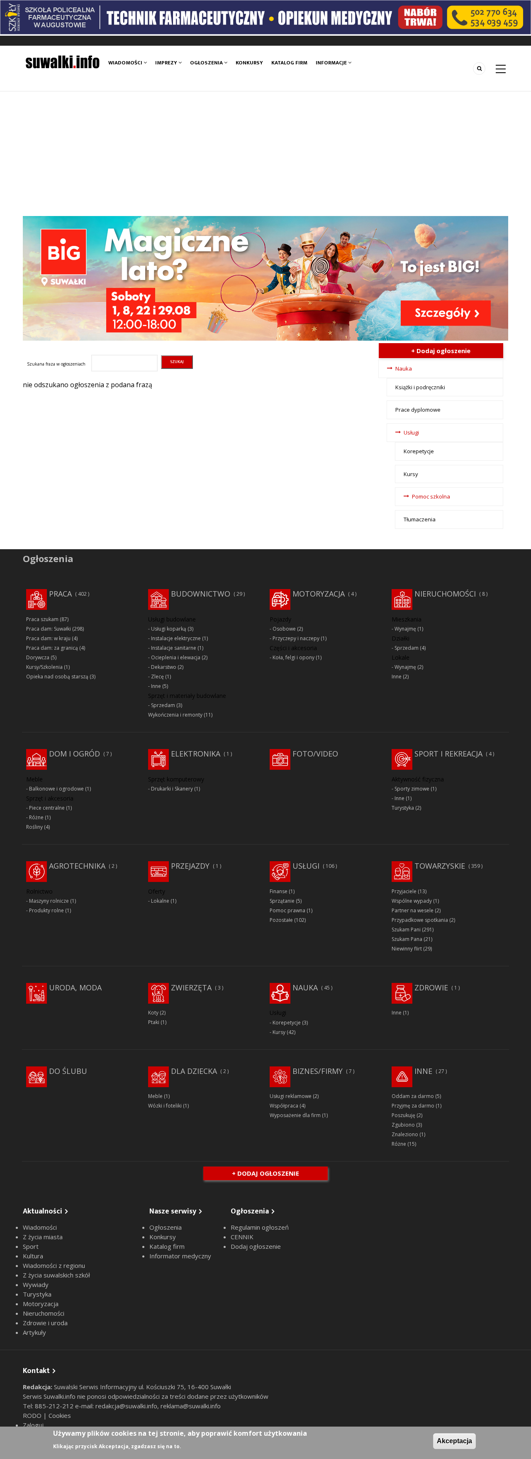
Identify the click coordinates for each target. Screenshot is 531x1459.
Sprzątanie (282, 900)
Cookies (60, 1415)
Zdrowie (431, 987)
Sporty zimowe (412, 788)
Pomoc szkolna (431, 496)
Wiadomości (126, 62)
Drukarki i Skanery (172, 788)
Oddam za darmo (413, 1096)
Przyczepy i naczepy (296, 638)
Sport (31, 1246)
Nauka (403, 368)
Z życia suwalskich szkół (56, 1275)
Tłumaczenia (420, 519)
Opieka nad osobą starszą (57, 676)
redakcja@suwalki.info (126, 1406)
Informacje (332, 62)
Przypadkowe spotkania (420, 920)
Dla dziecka (194, 1071)
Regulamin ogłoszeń (260, 1227)
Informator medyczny (180, 1256)
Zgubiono (403, 1124)
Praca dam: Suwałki (48, 628)
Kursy (411, 474)
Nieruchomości (445, 594)
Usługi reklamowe (291, 1096)
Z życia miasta (43, 1237)
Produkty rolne (46, 910)
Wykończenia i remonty (175, 714)
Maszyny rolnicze (49, 900)
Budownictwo (200, 594)
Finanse (278, 891)
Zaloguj (33, 1425)
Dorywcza (37, 657)
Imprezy (166, 62)
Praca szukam (42, 619)
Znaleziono (405, 1134)
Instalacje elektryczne (176, 638)
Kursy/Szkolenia (44, 667)
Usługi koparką (168, 628)
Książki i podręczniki (420, 387)
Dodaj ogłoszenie (256, 1246)
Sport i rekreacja (448, 754)
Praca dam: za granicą (52, 647)
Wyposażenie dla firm (295, 1115)
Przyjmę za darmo (413, 1105)
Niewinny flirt (407, 948)
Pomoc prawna (287, 910)
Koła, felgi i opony (293, 657)
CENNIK (242, 1237)
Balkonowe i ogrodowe (56, 788)
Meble (155, 1096)
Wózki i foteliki (165, 1105)
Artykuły (34, 1332)
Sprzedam (163, 705)
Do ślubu (68, 1071)
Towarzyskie (439, 866)
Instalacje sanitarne (173, 647)
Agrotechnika (77, 866)
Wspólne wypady (412, 900)
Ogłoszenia (207, 62)
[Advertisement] (265, 154)
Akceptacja (454, 1440)
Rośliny (34, 826)
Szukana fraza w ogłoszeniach (56, 364)
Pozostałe (281, 920)
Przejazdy (190, 866)
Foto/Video (315, 754)
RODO (33, 1415)
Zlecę (157, 676)
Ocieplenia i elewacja (175, 657)
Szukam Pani (406, 929)
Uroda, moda (75, 987)
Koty (153, 1012)
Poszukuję (403, 1115)
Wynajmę (405, 628)
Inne (156, 686)
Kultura (33, 1256)
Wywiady (36, 1284)
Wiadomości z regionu (54, 1265)
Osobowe (284, 628)
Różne (36, 817)
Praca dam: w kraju (48, 638)
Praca (60, 594)
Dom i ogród (74, 754)
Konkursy (249, 62)
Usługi (411, 432)
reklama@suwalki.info (191, 1406)
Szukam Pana (407, 939)
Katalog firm (289, 62)
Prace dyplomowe (418, 409)
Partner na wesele (413, 910)
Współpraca (284, 1105)
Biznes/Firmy (317, 1071)
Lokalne (160, 900)
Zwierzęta (191, 987)
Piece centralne (47, 807)
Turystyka (403, 807)
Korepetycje (419, 451)
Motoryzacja (318, 594)
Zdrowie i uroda (45, 1323)
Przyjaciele (404, 891)
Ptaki (153, 1022)
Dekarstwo (163, 667)
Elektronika (195, 754)
